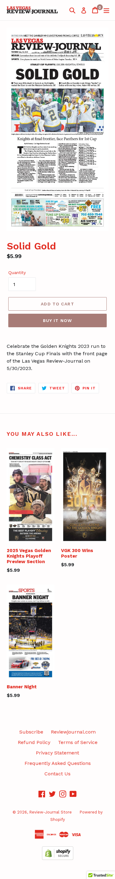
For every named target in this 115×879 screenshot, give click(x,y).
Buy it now (57, 320)
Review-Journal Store (50, 812)
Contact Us (57, 774)
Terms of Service (78, 742)
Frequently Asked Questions (58, 763)
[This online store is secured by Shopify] (57, 858)
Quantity (17, 272)
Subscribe (31, 732)
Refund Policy (34, 742)
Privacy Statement (57, 753)
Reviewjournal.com (73, 732)
